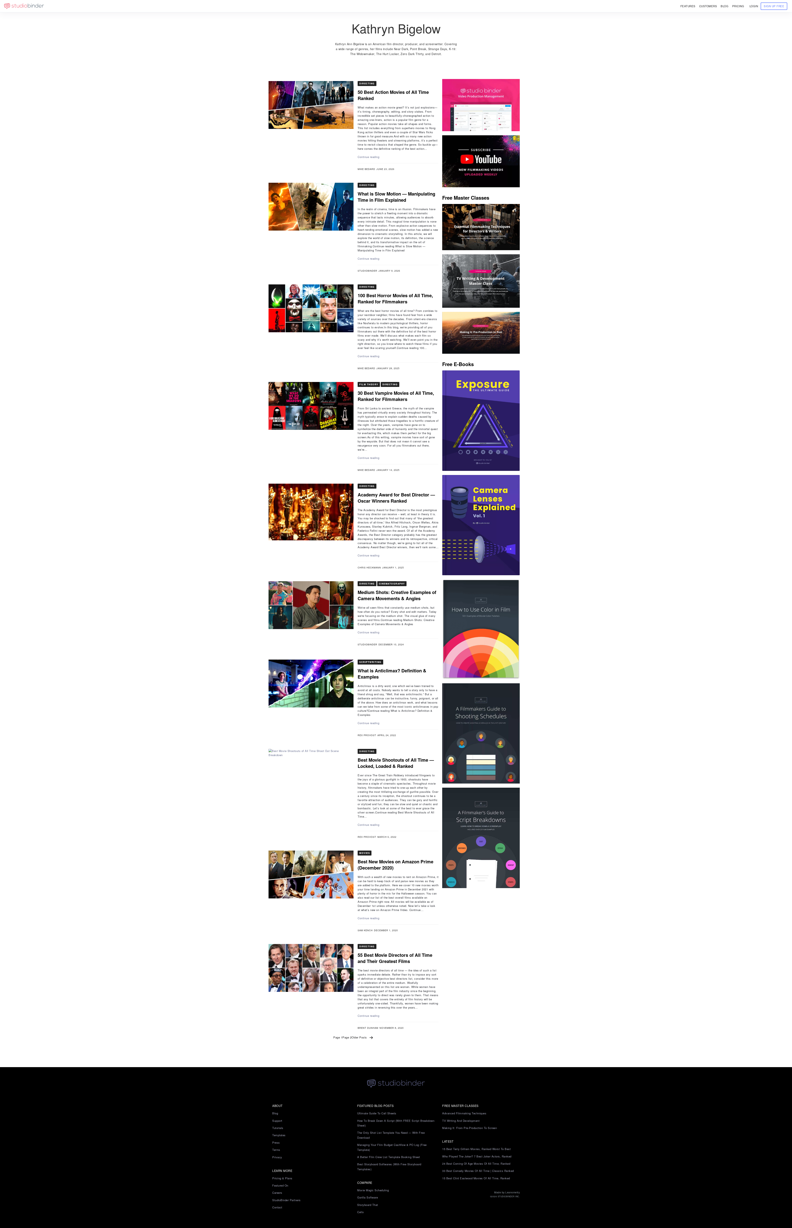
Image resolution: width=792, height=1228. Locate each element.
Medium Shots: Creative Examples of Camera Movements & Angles (397, 595)
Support (277, 1121)
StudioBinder (367, 270)
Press (276, 1142)
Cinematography (392, 583)
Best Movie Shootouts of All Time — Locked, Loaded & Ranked (396, 763)
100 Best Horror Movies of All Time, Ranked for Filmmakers (395, 298)
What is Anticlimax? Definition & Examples (392, 673)
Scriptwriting (370, 661)
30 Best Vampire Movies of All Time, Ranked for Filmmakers (396, 396)
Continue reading (368, 157)
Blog (275, 1113)
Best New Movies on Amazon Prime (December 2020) (395, 864)
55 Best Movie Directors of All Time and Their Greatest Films (395, 958)
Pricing (738, 6)
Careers (277, 1193)
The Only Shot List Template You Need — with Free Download (391, 1135)
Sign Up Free (774, 6)
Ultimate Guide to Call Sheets (376, 1113)
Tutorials (277, 1128)
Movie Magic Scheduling (373, 1190)
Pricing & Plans (282, 1178)
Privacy (277, 1157)
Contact (277, 1207)
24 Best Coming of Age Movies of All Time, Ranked (476, 1164)
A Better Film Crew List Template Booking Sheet (388, 1157)
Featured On (280, 1185)
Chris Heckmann (369, 567)
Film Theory (368, 384)
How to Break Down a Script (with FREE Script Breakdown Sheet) (395, 1123)
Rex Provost (367, 735)
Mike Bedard (366, 169)
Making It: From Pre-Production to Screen (469, 1128)
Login (754, 6)
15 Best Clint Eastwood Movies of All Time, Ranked (476, 1178)
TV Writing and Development (461, 1121)
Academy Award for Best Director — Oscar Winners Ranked (396, 497)
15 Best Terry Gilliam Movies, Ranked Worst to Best (476, 1149)
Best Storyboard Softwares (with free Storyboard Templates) (389, 1166)
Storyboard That (367, 1205)
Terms (276, 1150)
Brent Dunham (368, 1027)
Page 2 (346, 1037)
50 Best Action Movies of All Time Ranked (393, 95)
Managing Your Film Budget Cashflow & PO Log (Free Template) (392, 1147)
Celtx (360, 1212)
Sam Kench (365, 930)
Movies (364, 852)
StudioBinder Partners (286, 1200)
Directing (367, 83)
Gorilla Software (367, 1197)
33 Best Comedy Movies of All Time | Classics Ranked (478, 1171)
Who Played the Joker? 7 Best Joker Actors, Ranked (477, 1156)
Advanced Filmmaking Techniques (464, 1113)
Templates (279, 1135)
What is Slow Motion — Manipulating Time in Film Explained (396, 196)
